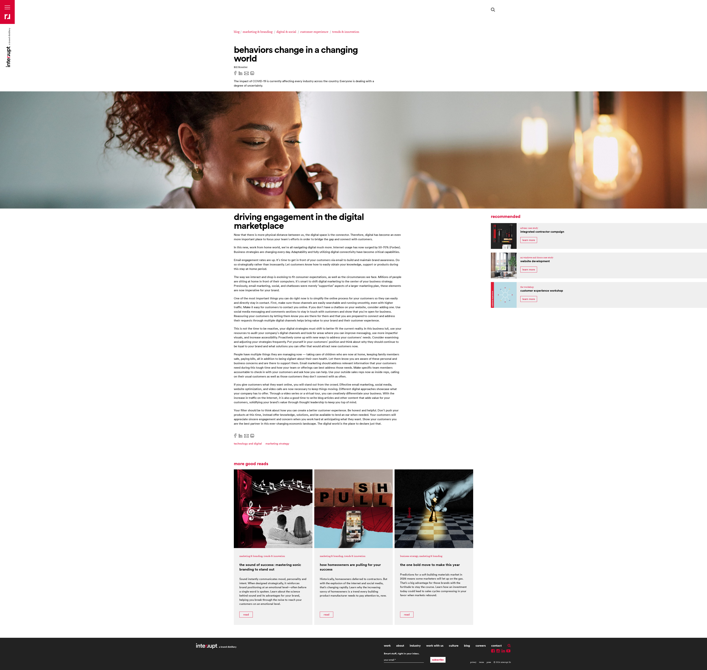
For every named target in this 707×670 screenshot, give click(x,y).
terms (481, 662)
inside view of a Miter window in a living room (504, 265)
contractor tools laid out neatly (504, 236)
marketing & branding (257, 32)
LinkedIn (240, 73)
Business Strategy (409, 556)
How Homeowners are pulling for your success (350, 567)
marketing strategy (277, 443)
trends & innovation (345, 32)
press (489, 662)
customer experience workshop (541, 291)
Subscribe (438, 660)
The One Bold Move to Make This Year (430, 564)
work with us (434, 646)
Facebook (235, 73)
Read (246, 614)
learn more (528, 240)
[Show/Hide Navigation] (7, 7)
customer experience (314, 32)
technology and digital (248, 443)
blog (237, 32)
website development (535, 261)
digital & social (286, 32)
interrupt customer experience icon (504, 295)
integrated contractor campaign (542, 232)
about (400, 646)
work (387, 646)
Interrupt (7, 16)
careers (481, 646)
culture (453, 646)
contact (496, 646)
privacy (473, 662)
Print (252, 73)
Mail (246, 73)
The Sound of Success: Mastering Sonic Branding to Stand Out (270, 567)
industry (415, 646)
